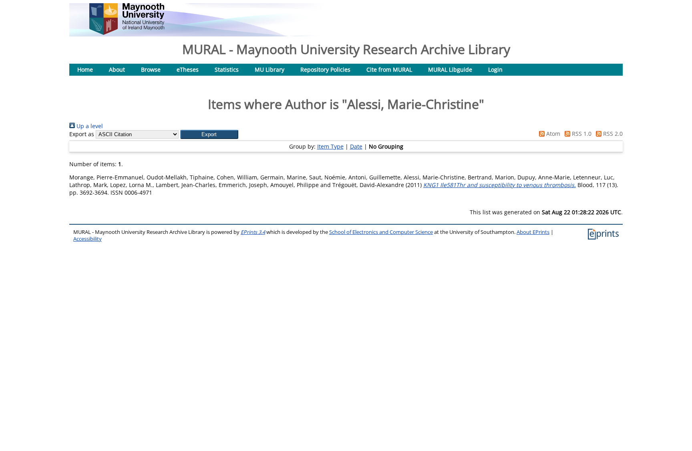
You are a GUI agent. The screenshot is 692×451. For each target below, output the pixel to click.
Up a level (89, 126)
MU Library (269, 69)
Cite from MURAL (389, 69)
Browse (151, 69)
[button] (209, 134)
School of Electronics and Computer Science (381, 232)
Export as (81, 134)
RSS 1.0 (580, 133)
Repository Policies (325, 69)
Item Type (330, 146)
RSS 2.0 (612, 133)
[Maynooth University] (126, 32)
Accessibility (87, 239)
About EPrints (533, 232)
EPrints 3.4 (253, 232)
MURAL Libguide (450, 69)
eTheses (188, 69)
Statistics (227, 69)
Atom (552, 133)
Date (356, 146)
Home (85, 69)
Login (495, 69)
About (117, 69)
